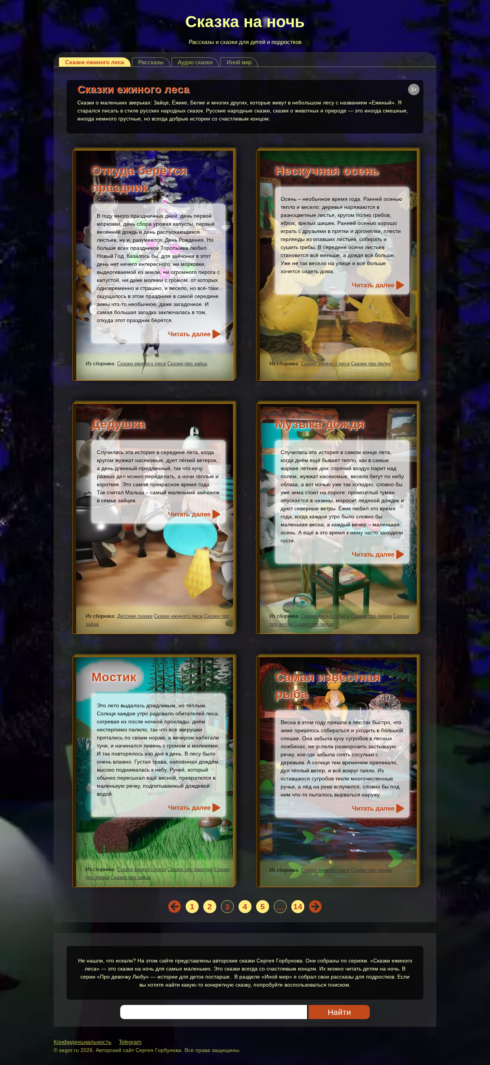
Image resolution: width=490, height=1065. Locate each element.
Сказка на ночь (245, 22)
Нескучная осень (327, 171)
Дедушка (118, 424)
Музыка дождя (319, 424)
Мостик (113, 677)
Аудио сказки (195, 62)
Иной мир (239, 62)
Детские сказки (134, 616)
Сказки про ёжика (371, 616)
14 (297, 906)
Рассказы (150, 62)
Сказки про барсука (189, 869)
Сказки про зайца (187, 363)
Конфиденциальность (82, 1042)
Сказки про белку (371, 363)
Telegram (130, 1042)
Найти (339, 1012)
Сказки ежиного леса (94, 62)
